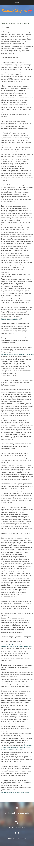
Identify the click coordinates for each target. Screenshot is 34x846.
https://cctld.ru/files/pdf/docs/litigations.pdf (15, 792)
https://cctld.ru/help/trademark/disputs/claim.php (17, 354)
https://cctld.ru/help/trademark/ (11, 319)
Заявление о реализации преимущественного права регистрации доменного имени (16, 747)
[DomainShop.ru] (17, 11)
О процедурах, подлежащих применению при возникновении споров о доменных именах (16, 644)
